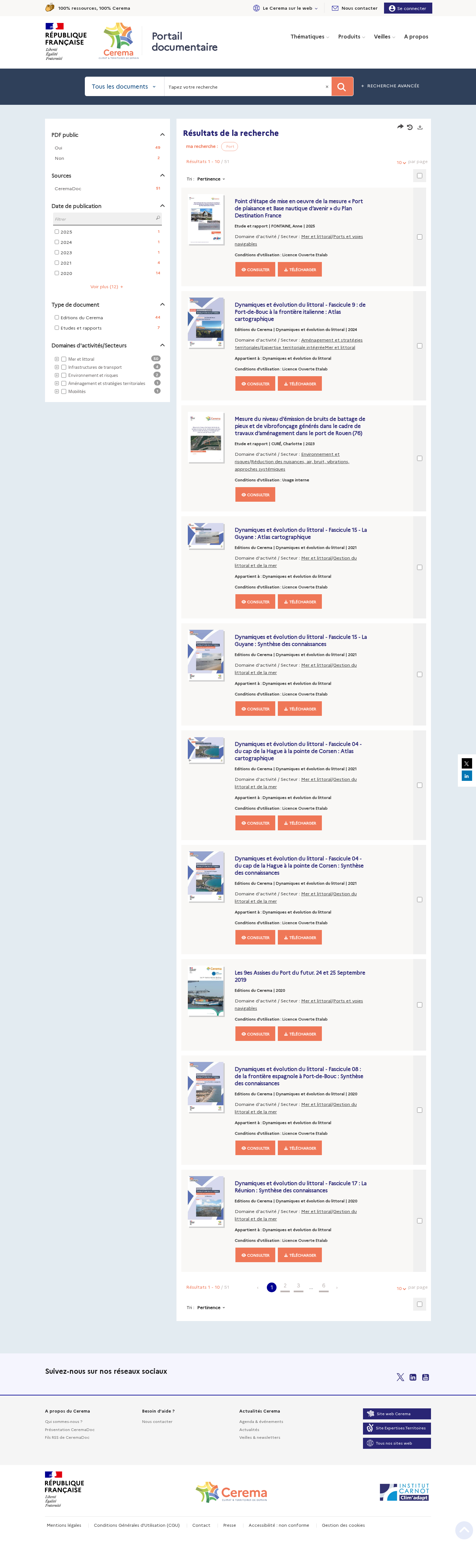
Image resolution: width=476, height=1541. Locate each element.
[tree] (107, 375)
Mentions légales (64, 1525)
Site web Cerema (394, 1413)
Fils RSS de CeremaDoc (67, 1437)
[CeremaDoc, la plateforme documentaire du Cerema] (120, 41)
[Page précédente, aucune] (258, 1287)
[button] (284, 8)
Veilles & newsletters (259, 1437)
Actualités (249, 1429)
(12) (104, 286)
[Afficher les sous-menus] (316, 8)
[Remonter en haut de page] (464, 1530)
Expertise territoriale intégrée (293, 347)
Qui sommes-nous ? (63, 1421)
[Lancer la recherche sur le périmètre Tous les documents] (342, 86)
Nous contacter (157, 1421)
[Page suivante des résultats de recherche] (337, 1287)
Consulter (257, 269)
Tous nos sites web (394, 1443)
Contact (201, 1525)
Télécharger (302, 269)
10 (399, 162)
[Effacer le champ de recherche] (328, 86)
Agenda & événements (261, 1421)
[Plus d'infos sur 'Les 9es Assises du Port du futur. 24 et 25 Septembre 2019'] (210, 991)
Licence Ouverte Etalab (305, 254)
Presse (229, 1525)
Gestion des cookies (343, 1525)
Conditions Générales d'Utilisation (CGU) (137, 1525)
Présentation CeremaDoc (70, 1429)
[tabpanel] (238, 720)
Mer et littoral (316, 236)
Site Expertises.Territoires (401, 1427)
